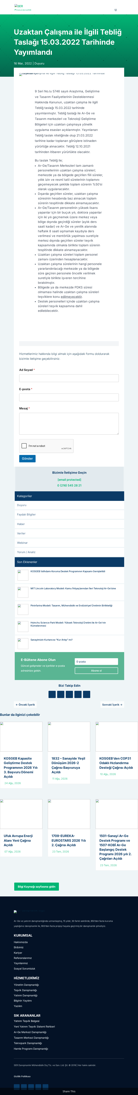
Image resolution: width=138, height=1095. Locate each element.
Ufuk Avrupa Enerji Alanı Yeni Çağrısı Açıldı (18, 840)
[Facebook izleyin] (69, 694)
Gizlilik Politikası (22, 1076)
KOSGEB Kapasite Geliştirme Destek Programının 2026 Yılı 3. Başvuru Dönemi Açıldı (21, 767)
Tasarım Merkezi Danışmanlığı (31, 1037)
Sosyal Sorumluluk (24, 968)
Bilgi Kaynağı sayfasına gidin (36, 886)
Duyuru (39, 63)
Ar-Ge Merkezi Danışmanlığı (30, 1032)
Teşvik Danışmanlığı (25, 990)
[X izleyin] (60, 694)
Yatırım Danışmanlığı (25, 995)
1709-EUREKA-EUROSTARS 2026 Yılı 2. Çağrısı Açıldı (69, 840)
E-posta (25, 389)
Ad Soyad (27, 370)
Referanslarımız (23, 957)
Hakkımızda (21, 942)
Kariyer (18, 952)
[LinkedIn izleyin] (52, 694)
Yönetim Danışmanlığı (26, 984)
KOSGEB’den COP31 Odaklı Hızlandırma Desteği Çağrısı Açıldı (116, 763)
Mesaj (24, 408)
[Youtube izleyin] (86, 694)
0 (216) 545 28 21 (69, 485)
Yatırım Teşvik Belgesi (26, 1020)
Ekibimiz (19, 947)
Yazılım (18, 1006)
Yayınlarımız (21, 963)
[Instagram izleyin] (78, 694)
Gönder (27, 458)
